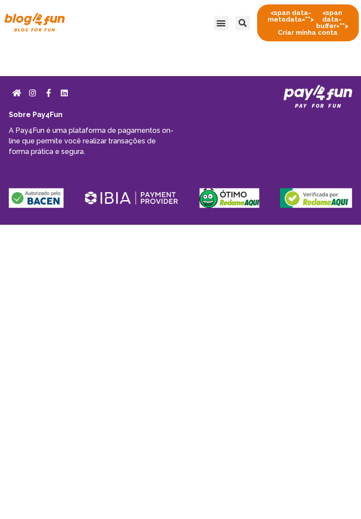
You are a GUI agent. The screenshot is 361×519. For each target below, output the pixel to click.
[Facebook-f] (48, 93)
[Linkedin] (64, 93)
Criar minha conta (308, 23)
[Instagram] (33, 93)
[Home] (17, 93)
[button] (221, 23)
